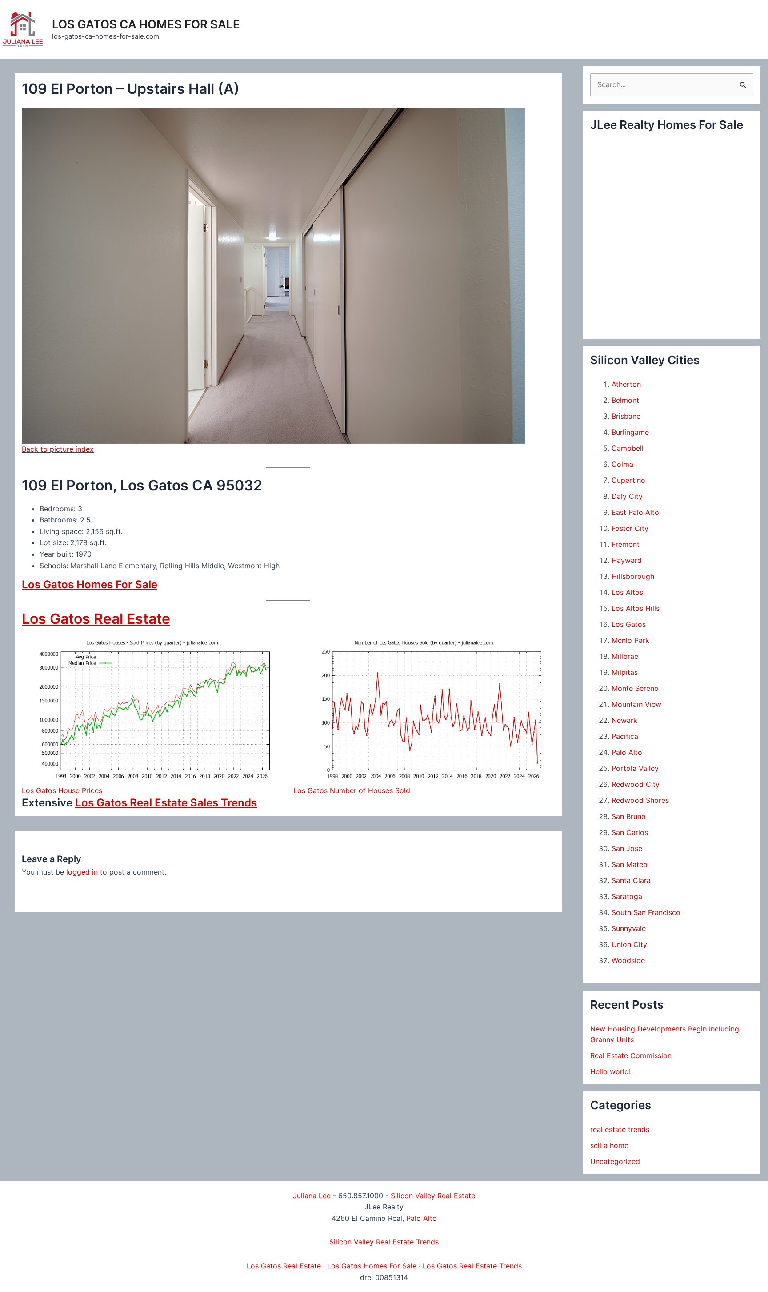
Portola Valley (635, 768)
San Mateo (630, 864)
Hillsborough (633, 576)
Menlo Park (630, 640)
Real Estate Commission (631, 1055)
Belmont (625, 400)
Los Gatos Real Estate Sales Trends (166, 802)
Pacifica (625, 736)
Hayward (627, 560)
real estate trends (619, 1129)
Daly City (627, 496)
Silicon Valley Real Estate (433, 1195)
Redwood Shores (640, 800)
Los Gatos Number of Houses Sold (351, 790)
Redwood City (636, 784)
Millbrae (625, 656)
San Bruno (629, 816)
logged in (82, 871)
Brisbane (626, 416)
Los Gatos (629, 624)
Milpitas (625, 672)
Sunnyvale (629, 928)
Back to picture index (58, 449)
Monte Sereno (635, 688)
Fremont (626, 544)
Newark (624, 720)
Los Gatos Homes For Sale (89, 584)
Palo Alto (627, 752)
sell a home (609, 1145)
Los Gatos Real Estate (96, 618)
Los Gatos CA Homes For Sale (146, 24)
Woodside (628, 960)
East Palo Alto (635, 512)
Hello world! (610, 1071)
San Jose (627, 848)
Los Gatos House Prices (62, 790)
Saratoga (627, 896)
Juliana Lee (312, 1195)
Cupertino (628, 480)
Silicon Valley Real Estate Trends (384, 1241)
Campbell (628, 448)
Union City (629, 944)
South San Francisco (646, 912)
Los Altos (627, 592)
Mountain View (636, 704)
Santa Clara (631, 880)
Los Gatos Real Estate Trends (472, 1265)
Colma (622, 464)
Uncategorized (615, 1161)
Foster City (630, 528)
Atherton (626, 384)
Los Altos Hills (636, 608)
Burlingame (630, 432)
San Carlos (630, 832)
